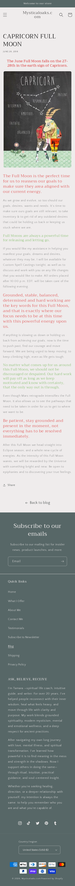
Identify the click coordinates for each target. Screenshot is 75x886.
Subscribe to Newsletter (23, 637)
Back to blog (40, 503)
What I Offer (16, 601)
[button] (5, 14)
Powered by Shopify (52, 878)
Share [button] (11, 485)
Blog (11, 646)
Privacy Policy (17, 664)
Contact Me (15, 619)
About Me (14, 610)
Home (12, 592)
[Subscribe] (62, 561)
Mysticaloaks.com (31, 878)
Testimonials (16, 628)
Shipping (14, 655)
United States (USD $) (35, 849)
